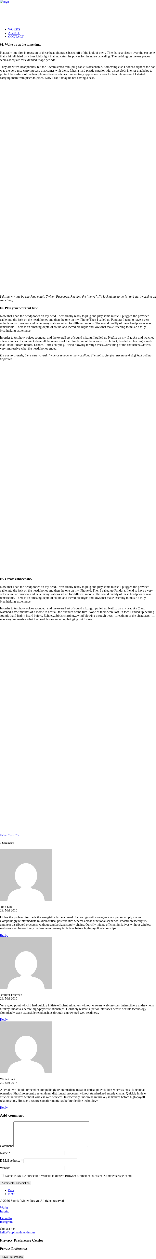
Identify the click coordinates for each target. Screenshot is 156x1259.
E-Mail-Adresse (11, 1160)
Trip (17, 835)
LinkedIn (6, 1218)
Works (4, 1207)
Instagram (6, 1221)
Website (5, 1168)
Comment (6, 1146)
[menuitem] (82, 29)
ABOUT (14, 33)
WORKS (14, 29)
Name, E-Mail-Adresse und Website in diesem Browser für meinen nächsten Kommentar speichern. (68, 1175)
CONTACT (16, 36)
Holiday (4, 835)
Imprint (4, 1211)
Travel (11, 835)
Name (5, 1153)
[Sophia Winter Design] (78, 12)
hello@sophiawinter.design (17, 1232)
